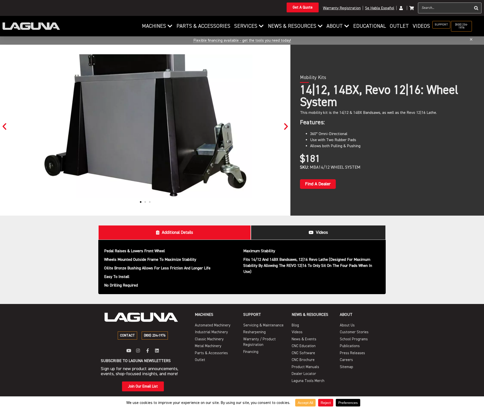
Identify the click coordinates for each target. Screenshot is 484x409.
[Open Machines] (170, 26)
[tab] (174, 232)
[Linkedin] (157, 350)
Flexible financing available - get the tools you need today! (242, 40)
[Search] (476, 8)
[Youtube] (128, 350)
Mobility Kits (313, 77)
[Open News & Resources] (320, 26)
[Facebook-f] (147, 350)
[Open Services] (261, 26)
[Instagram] (138, 350)
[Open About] (346, 26)
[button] (4, 126)
